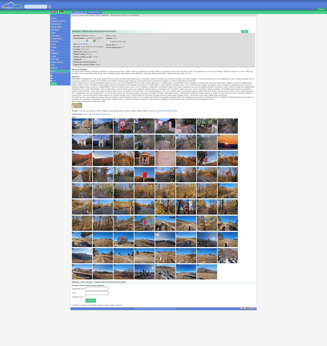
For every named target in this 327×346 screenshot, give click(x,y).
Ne (52, 78)
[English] (251, 308)
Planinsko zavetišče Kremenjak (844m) (163, 111)
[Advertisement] (117, 22)
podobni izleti (106, 114)
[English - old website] (255, 308)
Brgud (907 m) (82, 44)
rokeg (114, 36)
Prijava (90, 300)
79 (116, 45)
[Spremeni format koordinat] (87, 42)
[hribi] (12, 10)
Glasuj (53, 83)
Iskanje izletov (94, 12)
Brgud (98, 15)
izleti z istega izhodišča (91, 114)
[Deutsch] (248, 308)
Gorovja (74, 15)
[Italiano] (245, 308)
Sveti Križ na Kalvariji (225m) (90, 111)
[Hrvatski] (241, 308)
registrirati (119, 305)
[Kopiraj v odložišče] (90, 42)
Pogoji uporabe (159, 308)
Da (52, 75)
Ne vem (54, 80)
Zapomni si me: (77, 297)
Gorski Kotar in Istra (86, 15)
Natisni (244, 31)
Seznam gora (79, 12)
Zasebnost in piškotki (171, 308)
